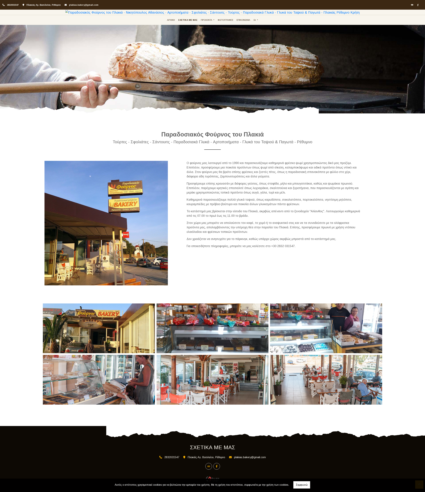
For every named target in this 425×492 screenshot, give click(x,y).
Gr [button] (255, 20)
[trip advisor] (412, 5)
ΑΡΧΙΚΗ (171, 20)
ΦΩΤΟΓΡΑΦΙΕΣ (225, 20)
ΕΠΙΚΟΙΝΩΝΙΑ (243, 20)
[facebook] (418, 5)
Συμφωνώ (302, 484)
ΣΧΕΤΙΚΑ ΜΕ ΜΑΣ (188, 20)
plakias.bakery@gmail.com (83, 5)
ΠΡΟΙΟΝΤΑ (207, 20)
